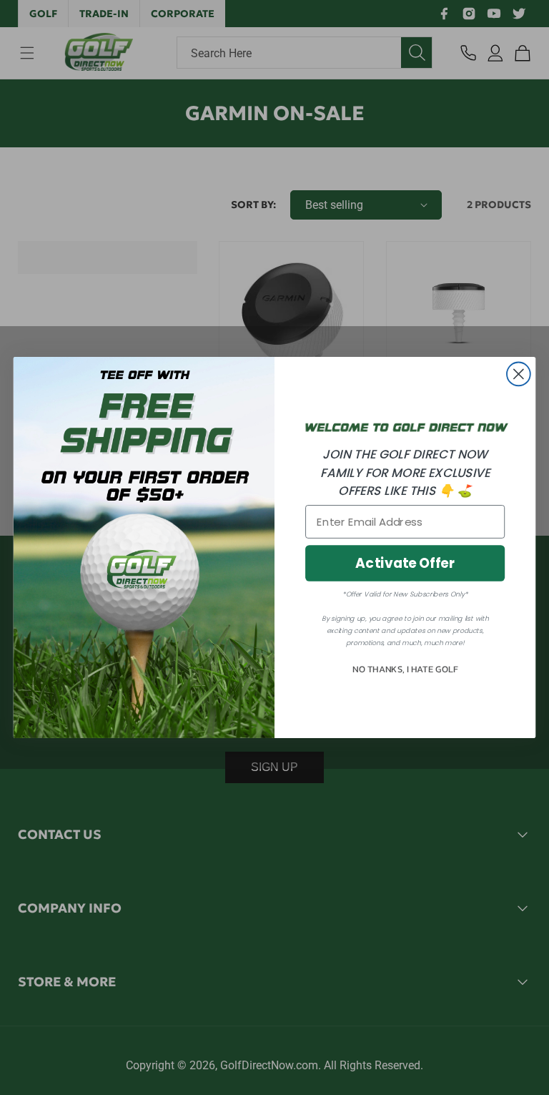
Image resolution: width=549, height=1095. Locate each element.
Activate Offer (405, 563)
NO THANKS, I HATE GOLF (405, 669)
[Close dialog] (518, 374)
